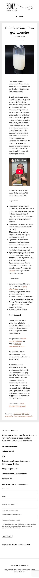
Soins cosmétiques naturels (23, 416)
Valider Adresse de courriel (11, 514)
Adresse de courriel (9, 504)
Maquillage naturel (10, 469)
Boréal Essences (19, 7)
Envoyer (7, 536)
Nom (4, 496)
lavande (12, 271)
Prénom (5, 489)
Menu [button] (21, 16)
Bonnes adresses (9, 446)
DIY (23, 414)
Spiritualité (7, 478)
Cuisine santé (8, 451)
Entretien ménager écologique (16, 461)
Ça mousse (17, 414)
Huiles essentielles (10, 464)
